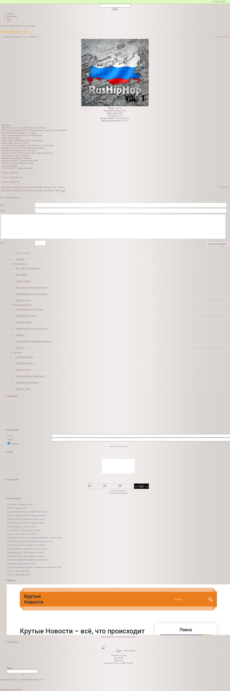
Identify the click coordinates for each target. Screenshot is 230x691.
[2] (221, 187)
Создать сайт (219, 1)
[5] (227, 187)
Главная (3, 26)
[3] (223, 187)
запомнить (14, 443)
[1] (219, 187)
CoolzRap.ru (14, 679)
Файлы (11, 26)
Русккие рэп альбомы (26, 26)
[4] (225, 187)
